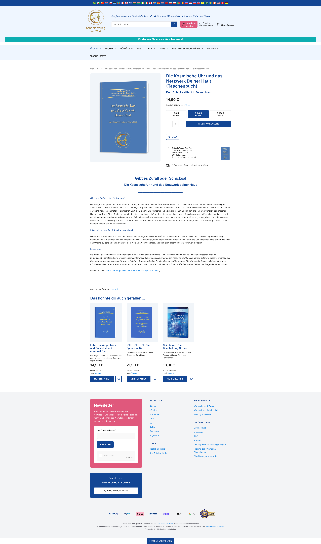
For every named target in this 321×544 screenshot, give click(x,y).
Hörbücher (126, 48)
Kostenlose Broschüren (186, 48)
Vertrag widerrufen (160, 541)
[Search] (174, 24)
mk (116, 289)
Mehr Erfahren (102, 379)
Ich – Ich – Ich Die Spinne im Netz (143, 270)
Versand (188, 105)
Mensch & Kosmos (142, 69)
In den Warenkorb (208, 124)
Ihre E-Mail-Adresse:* (106, 430)
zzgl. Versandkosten (164, 523)
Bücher (94, 48)
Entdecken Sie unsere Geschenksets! (160, 39)
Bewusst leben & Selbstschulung (118, 69)
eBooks (109, 48)
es (113, 289)
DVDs (162, 48)
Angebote (212, 48)
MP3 (139, 48)
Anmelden (105, 444)
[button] (118, 379)
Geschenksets (98, 56)
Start (92, 69)
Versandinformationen (215, 526)
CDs (150, 48)
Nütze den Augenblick (116, 270)
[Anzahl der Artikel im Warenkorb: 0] (218, 24)
